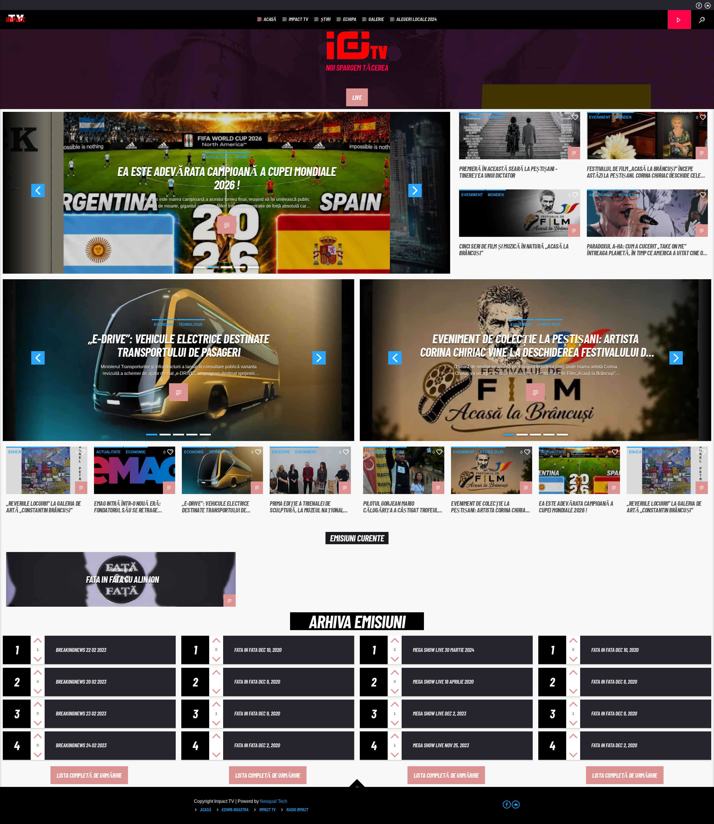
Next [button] (429, 193)
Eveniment (472, 117)
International (241, 157)
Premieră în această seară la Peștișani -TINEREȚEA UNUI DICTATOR (508, 171)
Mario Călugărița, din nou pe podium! (535, 344)
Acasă (270, 19)
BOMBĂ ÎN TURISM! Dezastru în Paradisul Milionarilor (227, 177)
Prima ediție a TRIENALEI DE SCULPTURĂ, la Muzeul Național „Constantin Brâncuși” (306, 506)
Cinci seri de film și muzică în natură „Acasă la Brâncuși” (513, 249)
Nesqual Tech (273, 801)
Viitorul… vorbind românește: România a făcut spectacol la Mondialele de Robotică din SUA (178, 344)
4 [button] (239, 267)
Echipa (349, 19)
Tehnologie (192, 324)
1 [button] (199, 267)
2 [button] (213, 267)
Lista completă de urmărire (89, 775)
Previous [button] (24, 193)
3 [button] (226, 267)
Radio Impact (297, 809)
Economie (136, 452)
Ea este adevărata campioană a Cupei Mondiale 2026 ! (576, 506)
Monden (496, 117)
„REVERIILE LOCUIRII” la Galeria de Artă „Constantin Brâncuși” (43, 506)
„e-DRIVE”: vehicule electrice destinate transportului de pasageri (215, 506)
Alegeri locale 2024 (416, 19)
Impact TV (298, 19)
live (356, 97)
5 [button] (253, 267)
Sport (521, 331)
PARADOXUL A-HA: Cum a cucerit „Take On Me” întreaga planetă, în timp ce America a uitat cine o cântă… (645, 249)
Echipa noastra (235, 809)
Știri (326, 19)
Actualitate (209, 157)
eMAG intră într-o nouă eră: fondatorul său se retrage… (128, 506)
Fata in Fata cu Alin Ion (122, 579)
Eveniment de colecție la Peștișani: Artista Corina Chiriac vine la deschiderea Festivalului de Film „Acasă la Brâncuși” (489, 506)
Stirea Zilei (544, 331)
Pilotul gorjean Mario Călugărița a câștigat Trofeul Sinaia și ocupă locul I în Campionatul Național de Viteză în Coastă (403, 506)
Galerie (376, 19)
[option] (227, 193)
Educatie (17, 452)
